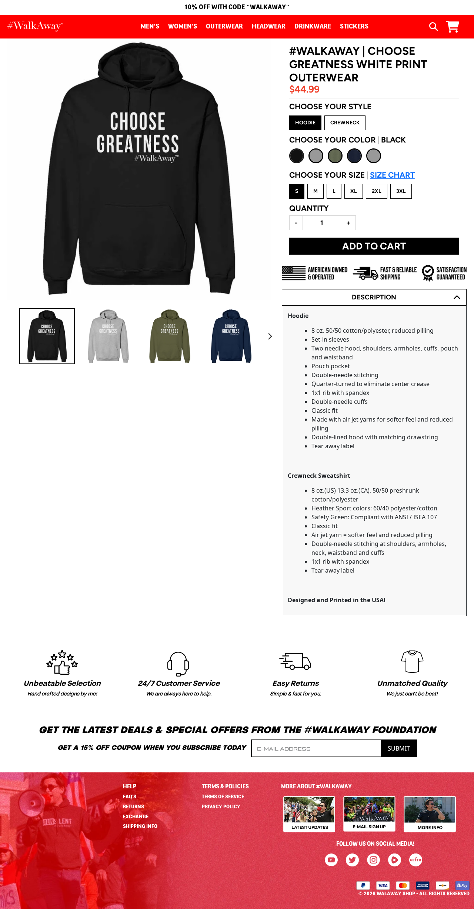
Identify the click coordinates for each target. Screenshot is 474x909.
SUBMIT (399, 748)
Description (374, 297)
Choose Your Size (352, 175)
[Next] (270, 336)
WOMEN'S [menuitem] (182, 26)
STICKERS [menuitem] (354, 26)
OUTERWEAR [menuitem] (224, 26)
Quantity (309, 208)
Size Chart (392, 175)
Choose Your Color (347, 139)
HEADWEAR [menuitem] (269, 26)
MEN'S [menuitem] (150, 26)
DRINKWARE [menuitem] (312, 26)
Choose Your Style (330, 106)
